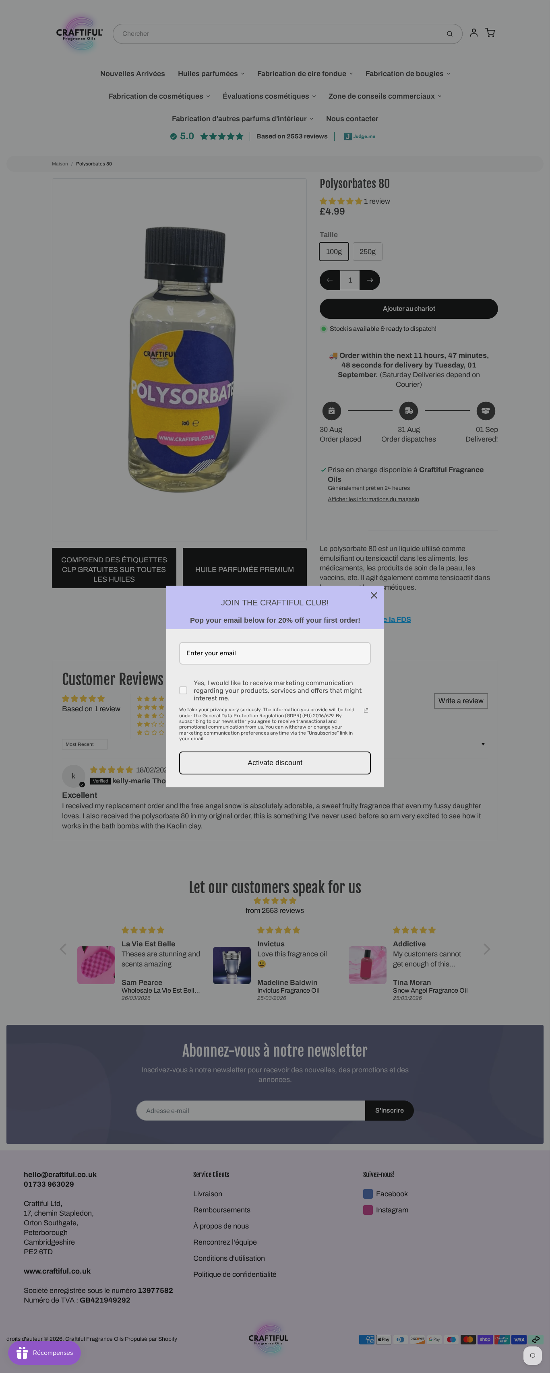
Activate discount (275, 763)
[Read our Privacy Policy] (366, 710)
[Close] (374, 595)
